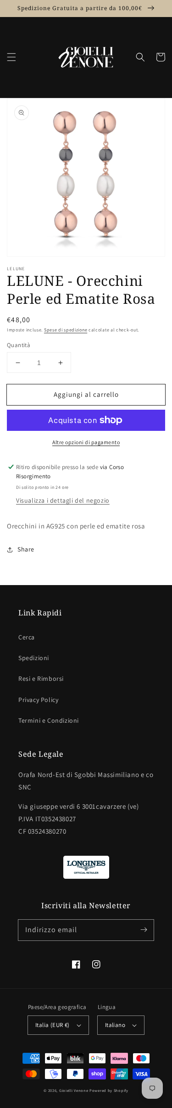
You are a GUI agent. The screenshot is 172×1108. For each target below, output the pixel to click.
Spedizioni (33, 658)
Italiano (115, 1025)
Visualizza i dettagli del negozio (63, 500)
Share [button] (25, 549)
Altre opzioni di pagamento (86, 442)
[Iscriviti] (143, 930)
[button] (11, 57)
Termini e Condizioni (48, 720)
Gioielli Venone (74, 1090)
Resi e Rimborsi (41, 678)
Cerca (26, 637)
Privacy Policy (38, 700)
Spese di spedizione (65, 330)
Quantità (18, 345)
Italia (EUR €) (52, 1025)
